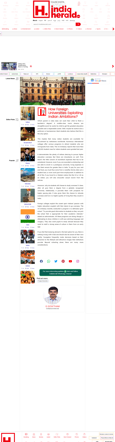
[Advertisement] (57, 48)
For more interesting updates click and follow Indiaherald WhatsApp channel (60, 272)
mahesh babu (12, 74)
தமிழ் (59, 20)
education (79, 126)
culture (63, 224)
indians (61, 154)
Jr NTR (57, 74)
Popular (12, 160)
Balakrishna (91, 74)
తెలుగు (35, 20)
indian (59, 139)
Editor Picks (10, 119)
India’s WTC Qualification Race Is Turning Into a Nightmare (23, 65)
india (52, 121)
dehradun (76, 209)
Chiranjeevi (102, 74)
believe (72, 131)
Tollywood (23, 74)
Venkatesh (94, 437)
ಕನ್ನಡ (54, 20)
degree (58, 188)
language (76, 219)
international (78, 141)
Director (46, 74)
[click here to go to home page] (56, 17)
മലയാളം (72, 20)
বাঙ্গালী (67, 20)
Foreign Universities (43, 281)
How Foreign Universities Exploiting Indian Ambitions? (65, 113)
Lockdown (68, 74)
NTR (35, 74)
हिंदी (45, 20)
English (41, 20)
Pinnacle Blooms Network (107, 437)
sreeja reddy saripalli (80, 74)
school (43, 214)
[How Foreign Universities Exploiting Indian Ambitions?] (52, 105)
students (63, 131)
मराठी (63, 20)
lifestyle (52, 240)
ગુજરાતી (50, 20)
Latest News (10, 78)
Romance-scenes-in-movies (106, 434)
